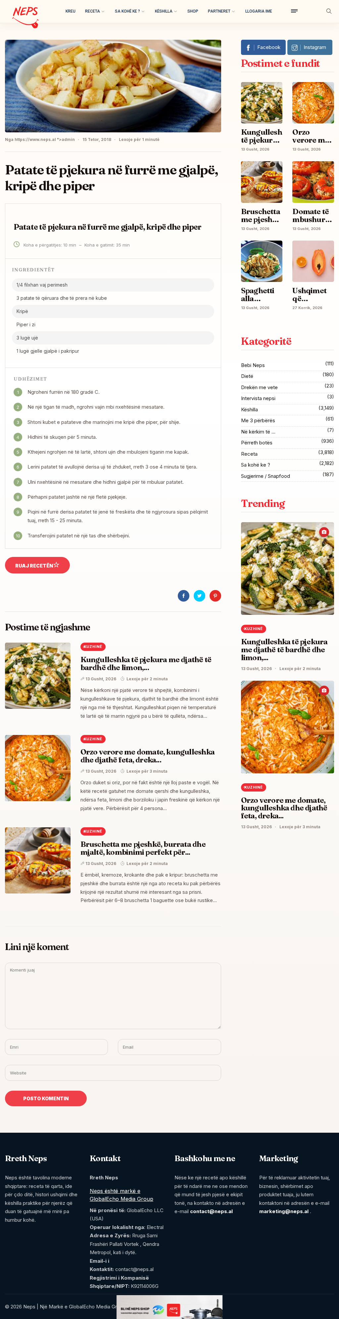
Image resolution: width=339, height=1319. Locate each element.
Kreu (70, 11)
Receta (92, 11)
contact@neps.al (211, 1211)
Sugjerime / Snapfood (265, 476)
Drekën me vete (259, 387)
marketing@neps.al (284, 1211)
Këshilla (163, 11)
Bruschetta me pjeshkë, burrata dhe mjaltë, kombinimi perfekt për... (143, 848)
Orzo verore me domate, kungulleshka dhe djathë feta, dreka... (147, 755)
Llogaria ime (258, 11)
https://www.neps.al (35, 139)
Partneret (219, 11)
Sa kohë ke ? (127, 11)
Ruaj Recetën (34, 566)
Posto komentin (46, 1098)
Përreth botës (256, 442)
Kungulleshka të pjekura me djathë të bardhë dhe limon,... (146, 663)
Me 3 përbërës (258, 420)
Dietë (247, 376)
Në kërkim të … (258, 432)
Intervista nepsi (258, 398)
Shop (192, 11)
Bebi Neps (253, 365)
